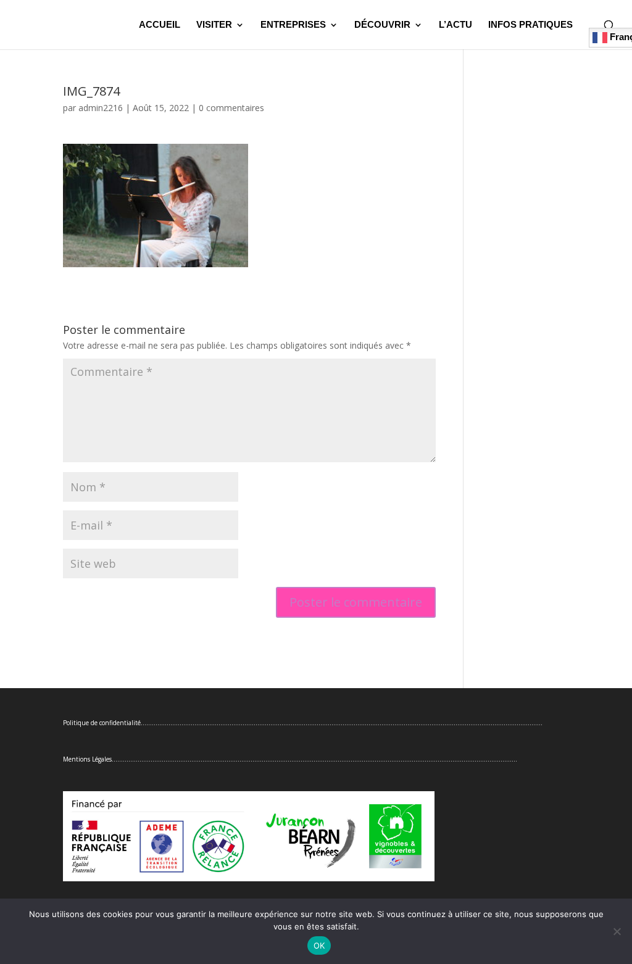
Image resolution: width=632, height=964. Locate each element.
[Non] (616, 931)
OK (319, 945)
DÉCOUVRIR (382, 25)
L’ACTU (455, 25)
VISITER (214, 25)
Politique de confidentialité (102, 722)
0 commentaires (231, 108)
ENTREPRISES (293, 25)
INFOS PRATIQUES (530, 25)
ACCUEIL (159, 25)
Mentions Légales (87, 759)
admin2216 (100, 108)
